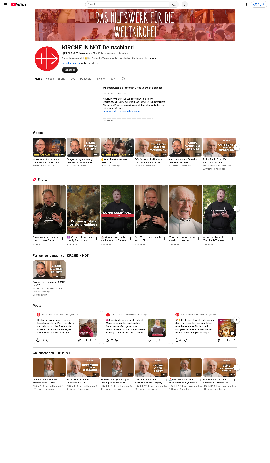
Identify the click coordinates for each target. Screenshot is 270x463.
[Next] (236, 147)
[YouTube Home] (18, 4)
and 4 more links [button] (89, 63)
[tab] (38, 78)
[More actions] (64, 160)
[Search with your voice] (185, 4)
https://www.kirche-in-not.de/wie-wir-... (122, 111)
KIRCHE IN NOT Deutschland (45, 289)
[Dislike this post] (47, 340)
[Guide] (6, 4)
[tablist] (135, 78)
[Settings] (246, 4)
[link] (67, 328)
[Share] (80, 340)
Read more (108, 121)
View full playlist (40, 295)
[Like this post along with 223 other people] (37, 340)
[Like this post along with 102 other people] (107, 340)
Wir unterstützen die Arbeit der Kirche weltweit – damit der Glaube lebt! (134, 88)
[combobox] (128, 4)
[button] (108, 120)
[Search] (174, 4)
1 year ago (73, 315)
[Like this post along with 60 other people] (176, 340)
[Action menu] (96, 340)
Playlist (62, 289)
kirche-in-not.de (72, 63)
